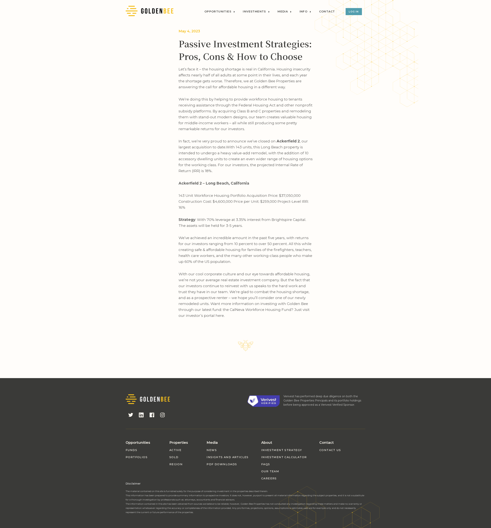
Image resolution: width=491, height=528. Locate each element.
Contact (327, 11)
